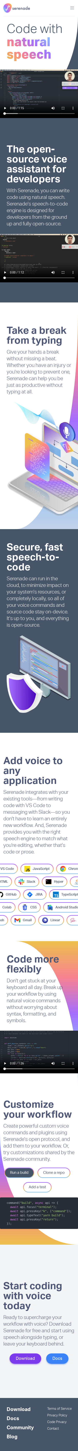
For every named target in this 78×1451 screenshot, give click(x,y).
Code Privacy (57, 1422)
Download (25, 1359)
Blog (12, 1436)
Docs (57, 1359)
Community (20, 1427)
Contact (53, 1428)
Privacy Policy (57, 1415)
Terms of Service (59, 1408)
